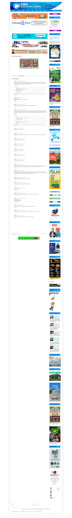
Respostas (16, 116)
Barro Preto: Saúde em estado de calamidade (57, 331)
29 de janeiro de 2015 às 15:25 (21, 210)
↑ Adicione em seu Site (36, 505)
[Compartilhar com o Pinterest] (22, 75)
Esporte (30, 10)
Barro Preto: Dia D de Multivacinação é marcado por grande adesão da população (57, 316)
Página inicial (29, 233)
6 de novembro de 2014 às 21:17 (21, 198)
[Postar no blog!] (19, 75)
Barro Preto (16, 10)
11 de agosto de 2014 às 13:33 (21, 138)
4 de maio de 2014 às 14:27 (20, 128)
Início (12, 10)
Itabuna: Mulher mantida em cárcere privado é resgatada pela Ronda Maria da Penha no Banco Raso (57, 324)
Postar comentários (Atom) (17, 234)
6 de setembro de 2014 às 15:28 (21, 164)
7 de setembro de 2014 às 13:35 (21, 170)
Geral (38, 10)
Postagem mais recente (15, 233)
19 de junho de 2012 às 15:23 (23, 88)
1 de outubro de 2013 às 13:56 (21, 109)
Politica (34, 10)
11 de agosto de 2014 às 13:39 (21, 154)
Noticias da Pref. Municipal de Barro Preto (31, 511)
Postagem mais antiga (43, 233)
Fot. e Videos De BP (49, 10)
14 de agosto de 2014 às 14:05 (21, 159)
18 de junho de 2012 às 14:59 (21, 97)
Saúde (21, 10)
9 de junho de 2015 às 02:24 (20, 215)
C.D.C (59, 490)
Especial (42, 10)
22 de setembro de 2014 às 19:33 (21, 177)
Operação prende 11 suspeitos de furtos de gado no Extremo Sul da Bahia (57, 346)
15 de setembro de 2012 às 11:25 (21, 104)
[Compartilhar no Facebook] (21, 75)
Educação (25, 10)
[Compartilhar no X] (20, 75)
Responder (15, 85)
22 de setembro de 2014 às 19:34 (21, 182)
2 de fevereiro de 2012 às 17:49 (21, 81)
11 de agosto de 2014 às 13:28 (21, 133)
